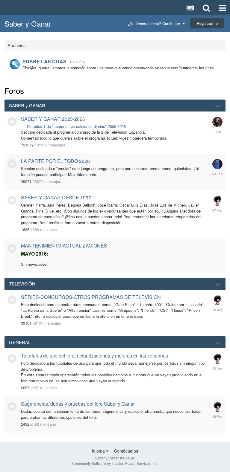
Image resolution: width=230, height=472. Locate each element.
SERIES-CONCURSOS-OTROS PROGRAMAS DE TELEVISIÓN (91, 297)
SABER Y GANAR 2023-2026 (53, 118)
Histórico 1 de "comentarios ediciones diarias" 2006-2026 (76, 126)
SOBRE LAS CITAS (44, 61)
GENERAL (20, 342)
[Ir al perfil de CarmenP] (217, 164)
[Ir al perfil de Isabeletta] (217, 200)
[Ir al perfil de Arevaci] (217, 122)
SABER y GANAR (27, 105)
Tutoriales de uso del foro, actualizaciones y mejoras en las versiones (94, 355)
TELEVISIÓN (22, 283)
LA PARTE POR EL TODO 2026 (55, 161)
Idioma (99, 451)
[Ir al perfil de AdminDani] (15, 64)
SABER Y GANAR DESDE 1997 (56, 197)
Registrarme (207, 23)
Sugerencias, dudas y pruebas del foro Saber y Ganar (78, 403)
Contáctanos (126, 451)
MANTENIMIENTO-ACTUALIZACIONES (64, 245)
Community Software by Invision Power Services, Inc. (115, 463)
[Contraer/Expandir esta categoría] (218, 106)
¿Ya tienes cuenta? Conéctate (155, 23)
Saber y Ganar (27, 23)
